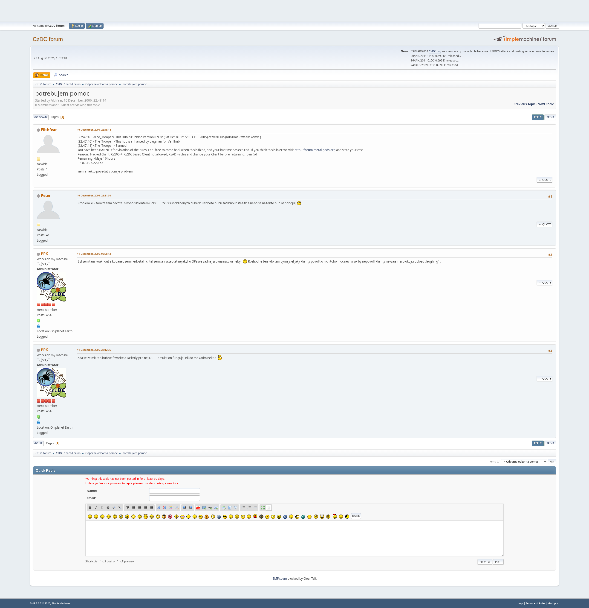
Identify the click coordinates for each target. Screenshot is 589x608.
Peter (46, 195)
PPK (44, 253)
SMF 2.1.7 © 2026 (40, 603)
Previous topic (524, 104)
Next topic (546, 104)
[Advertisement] (294, 10)
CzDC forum (48, 39)
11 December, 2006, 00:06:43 (94, 253)
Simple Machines (61, 603)
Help (520, 603)
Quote (546, 179)
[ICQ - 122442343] (38, 320)
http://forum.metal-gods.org (314, 150)
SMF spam (280, 578)
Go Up (38, 443)
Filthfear (49, 129)
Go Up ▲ (553, 603)
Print (550, 117)
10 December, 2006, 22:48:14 (94, 129)
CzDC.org (435, 51)
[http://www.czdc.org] (38, 326)
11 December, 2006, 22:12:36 (94, 349)
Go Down (40, 117)
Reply (538, 117)
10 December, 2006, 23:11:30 (94, 195)
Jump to (494, 461)
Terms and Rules (535, 603)
